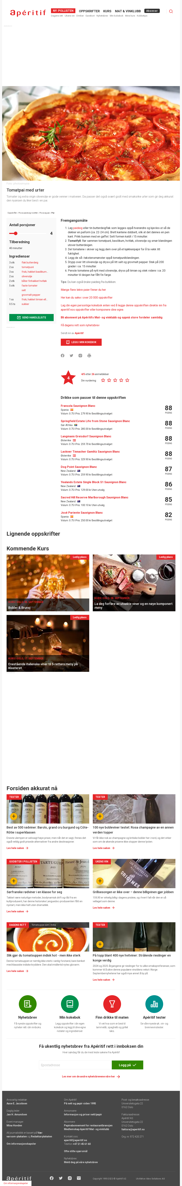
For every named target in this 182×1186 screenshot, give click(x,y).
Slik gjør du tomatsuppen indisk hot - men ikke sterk (43, 955)
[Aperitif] (28, 13)
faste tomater (30, 285)
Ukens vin (70, 15)
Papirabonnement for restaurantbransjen (88, 1125)
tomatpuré (28, 267)
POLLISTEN (65, 10)
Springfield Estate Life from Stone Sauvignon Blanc (95, 421)
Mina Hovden (14, 1125)
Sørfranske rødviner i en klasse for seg (34, 892)
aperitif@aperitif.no (75, 1140)
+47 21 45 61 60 (82, 1144)
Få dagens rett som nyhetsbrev (80, 325)
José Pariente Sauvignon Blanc (82, 512)
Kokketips (142, 15)
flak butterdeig (30, 262)
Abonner (152, 10)
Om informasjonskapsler (21, 1143)
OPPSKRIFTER (89, 11)
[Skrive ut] (89, 355)
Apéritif (79, 333)
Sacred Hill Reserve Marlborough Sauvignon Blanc (94, 497)
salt (24, 290)
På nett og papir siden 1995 (80, 1103)
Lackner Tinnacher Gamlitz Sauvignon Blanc (90, 451)
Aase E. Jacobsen (17, 1103)
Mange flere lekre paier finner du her (83, 289)
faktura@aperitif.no (133, 1129)
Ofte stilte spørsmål (75, 1151)
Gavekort (90, 15)
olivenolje (27, 276)
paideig (77, 228)
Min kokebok (116, 15)
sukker (25, 304)
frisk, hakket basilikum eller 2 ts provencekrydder (49, 271)
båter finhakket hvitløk (34, 281)
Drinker (80, 15)
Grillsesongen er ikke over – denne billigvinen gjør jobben (133, 892)
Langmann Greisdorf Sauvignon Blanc (86, 436)
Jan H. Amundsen (17, 1114)
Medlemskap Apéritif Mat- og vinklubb (86, 1129)
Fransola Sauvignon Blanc (78, 406)
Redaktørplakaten (41, 1136)
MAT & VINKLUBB (128, 11)
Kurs (107, 11)
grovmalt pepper (31, 294)
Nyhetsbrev (102, 15)
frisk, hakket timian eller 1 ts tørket (41, 299)
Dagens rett (57, 15)
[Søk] (171, 11)
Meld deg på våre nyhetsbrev (81, 1162)
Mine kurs (130, 15)
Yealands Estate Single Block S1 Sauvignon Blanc (93, 482)
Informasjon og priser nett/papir (83, 1114)
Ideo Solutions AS (155, 1178)
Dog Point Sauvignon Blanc (79, 467)
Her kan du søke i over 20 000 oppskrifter (87, 297)
